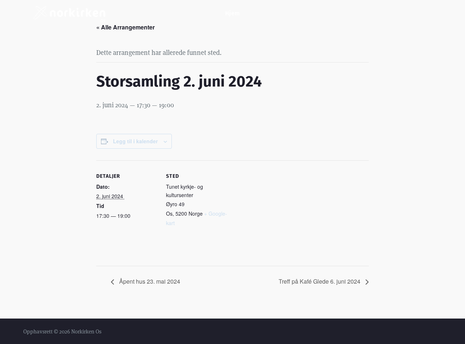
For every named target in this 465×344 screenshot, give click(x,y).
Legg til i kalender (135, 141)
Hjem (232, 13)
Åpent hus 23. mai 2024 (149, 281)
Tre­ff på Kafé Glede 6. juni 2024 (320, 281)
